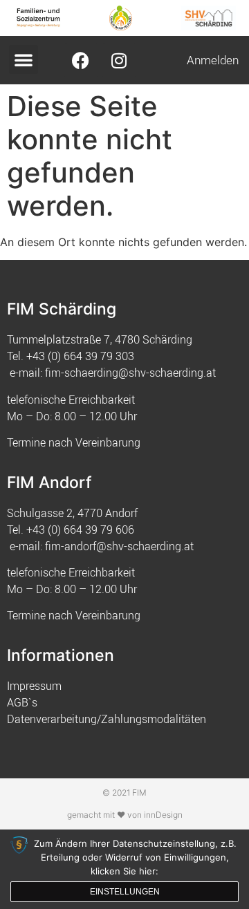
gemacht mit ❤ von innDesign (125, 814)
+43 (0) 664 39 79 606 (80, 529)
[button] (23, 59)
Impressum (34, 685)
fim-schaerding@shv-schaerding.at (130, 372)
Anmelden (213, 60)
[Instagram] (119, 60)
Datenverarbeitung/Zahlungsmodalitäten (106, 719)
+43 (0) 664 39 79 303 (80, 356)
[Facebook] (81, 60)
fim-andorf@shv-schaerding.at (119, 546)
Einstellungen (125, 892)
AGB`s (22, 702)
